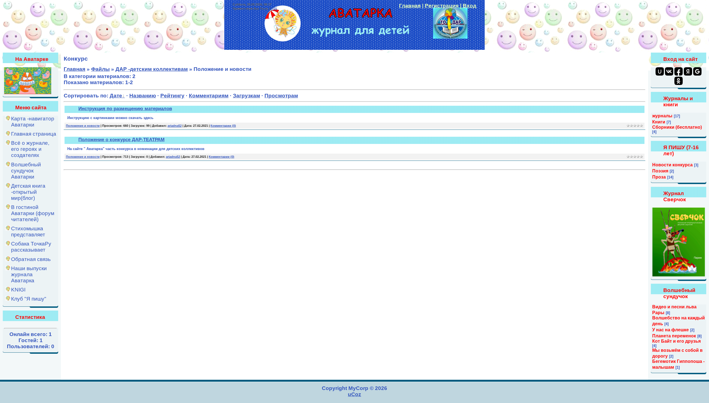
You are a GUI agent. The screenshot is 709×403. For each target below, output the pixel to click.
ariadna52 (175, 125)
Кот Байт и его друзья (676, 341)
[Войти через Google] (697, 71)
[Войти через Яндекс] (688, 71)
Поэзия (660, 171)
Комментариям (208, 96)
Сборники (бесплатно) (677, 127)
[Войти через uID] (660, 71)
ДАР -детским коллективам (151, 69)
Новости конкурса (672, 164)
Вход (469, 6)
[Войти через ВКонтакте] (669, 71)
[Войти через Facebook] (678, 71)
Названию (142, 96)
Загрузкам (246, 96)
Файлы (100, 69)
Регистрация (442, 6)
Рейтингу (172, 96)
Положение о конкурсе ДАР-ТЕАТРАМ (121, 139)
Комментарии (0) (223, 125)
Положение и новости (83, 125)
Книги (658, 122)
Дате (116, 96)
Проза (659, 177)
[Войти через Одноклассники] (678, 81)
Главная (410, 6)
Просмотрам (281, 96)
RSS (274, 8)
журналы (662, 115)
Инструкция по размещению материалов (125, 108)
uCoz (354, 394)
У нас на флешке (670, 329)
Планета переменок (674, 336)
